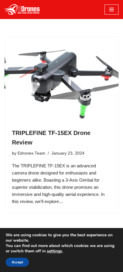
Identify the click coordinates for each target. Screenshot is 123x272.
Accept (17, 262)
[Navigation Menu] (111, 9)
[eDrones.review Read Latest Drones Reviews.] (22, 9)
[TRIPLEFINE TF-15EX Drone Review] (61, 79)
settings (54, 251)
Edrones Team (31, 153)
